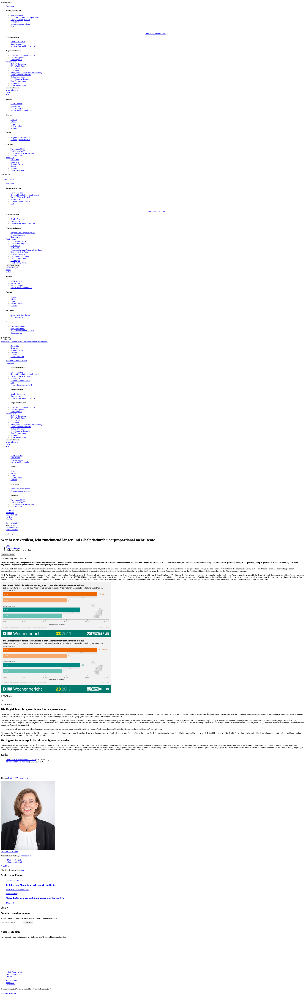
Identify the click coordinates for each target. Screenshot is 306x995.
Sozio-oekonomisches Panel (155, 34)
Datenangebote (16, 60)
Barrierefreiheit (11, 980)
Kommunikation (25, 856)
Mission (13, 122)
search (3, 2)
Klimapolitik (15, 22)
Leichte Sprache (12, 530)
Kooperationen (16, 155)
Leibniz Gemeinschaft (14, 972)
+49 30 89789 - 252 (13, 860)
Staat (12, 26)
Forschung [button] (10, 6)
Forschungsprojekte (18, 57)
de (11, 339)
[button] (5, 2)
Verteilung (28, 778)
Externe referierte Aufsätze (21, 75)
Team (13, 124)
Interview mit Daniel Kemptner (17, 762)
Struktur (14, 120)
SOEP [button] (8, 94)
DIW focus (15, 70)
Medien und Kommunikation (21, 110)
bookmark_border (7, 179)
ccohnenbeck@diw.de (14, 862)
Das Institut (15, 160)
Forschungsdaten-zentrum (20, 140)
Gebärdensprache (12, 527)
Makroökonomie (17, 15)
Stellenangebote (16, 126)
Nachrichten (15, 106)
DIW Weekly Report (18, 66)
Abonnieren (28, 922)
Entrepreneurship (17, 44)
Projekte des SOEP (18, 151)
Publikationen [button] (11, 62)
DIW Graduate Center (14, 974)
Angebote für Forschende (20, 138)
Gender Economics (18, 42)
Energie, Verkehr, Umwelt (20, 20)
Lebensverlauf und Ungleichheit (23, 46)
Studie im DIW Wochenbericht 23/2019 (21, 760)
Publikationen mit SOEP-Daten (22, 153)
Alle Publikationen (13, 88)
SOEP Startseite (16, 104)
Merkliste (16, 361)
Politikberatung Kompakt (20, 79)
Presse (8, 92)
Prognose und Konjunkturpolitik (23, 55)
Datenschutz (10, 985)
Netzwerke (15, 162)
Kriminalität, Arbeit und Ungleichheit (25, 17)
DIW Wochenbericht (18, 64)
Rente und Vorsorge (15, 778)
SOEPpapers (15, 83)
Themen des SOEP (18, 149)
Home (8, 546)
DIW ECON (10, 976)
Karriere (14, 166)
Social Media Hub (17, 170)
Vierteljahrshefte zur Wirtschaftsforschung (26, 73)
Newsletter (5, 927)
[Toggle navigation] (11, 2)
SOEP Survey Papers (19, 85)
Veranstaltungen (12, 90)
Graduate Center (17, 164)
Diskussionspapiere (18, 77)
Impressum (10, 983)
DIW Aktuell (15, 68)
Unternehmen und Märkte (20, 24)
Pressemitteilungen (13, 548)
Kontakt (14, 128)
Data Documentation (18, 81)
